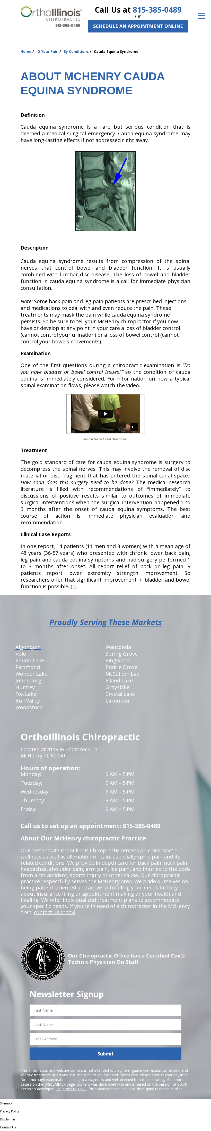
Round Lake (29, 660)
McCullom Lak (122, 673)
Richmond (27, 667)
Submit (106, 1054)
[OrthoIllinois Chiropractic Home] (51, 16)
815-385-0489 (157, 9)
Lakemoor (118, 700)
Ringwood (118, 660)
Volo (20, 653)
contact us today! (54, 912)
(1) (74, 586)
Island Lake (119, 680)
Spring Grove (122, 653)
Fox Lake (25, 693)
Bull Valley (27, 700)
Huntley (25, 687)
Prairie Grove (121, 667)
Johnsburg (28, 680)
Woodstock (28, 707)
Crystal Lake (120, 693)
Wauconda (118, 646)
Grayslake (117, 687)
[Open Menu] (202, 16)
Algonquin (28, 646)
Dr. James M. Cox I (71, 1088)
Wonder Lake (31, 673)
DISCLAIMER (55, 1084)
